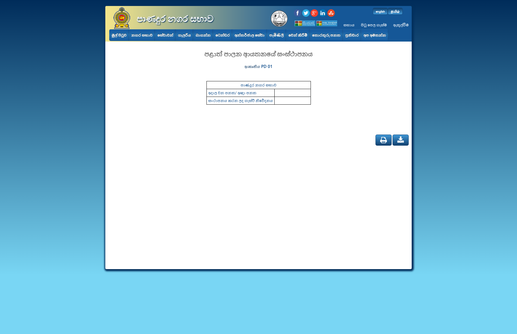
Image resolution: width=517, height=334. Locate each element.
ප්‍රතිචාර (352, 35)
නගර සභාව (142, 35)
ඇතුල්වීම (401, 25)
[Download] (401, 140)
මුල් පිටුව (119, 35)
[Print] (383, 140)
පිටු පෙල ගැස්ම (374, 25)
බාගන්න (203, 35)
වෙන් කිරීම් (297, 35)
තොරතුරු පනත (326, 35)
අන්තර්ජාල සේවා (249, 35)
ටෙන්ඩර (222, 35)
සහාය (349, 25)
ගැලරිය (184, 35)
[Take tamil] (327, 25)
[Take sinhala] (305, 25)
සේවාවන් (165, 35)
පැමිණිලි (276, 35)
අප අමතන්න (375, 35)
